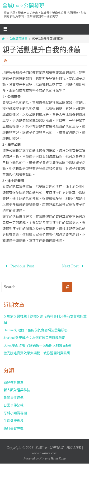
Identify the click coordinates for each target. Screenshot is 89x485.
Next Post (71, 265)
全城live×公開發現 (23, 6)
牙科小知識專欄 (15, 411)
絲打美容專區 (13, 427)
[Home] (3, 38)
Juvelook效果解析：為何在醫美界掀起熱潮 (34, 336)
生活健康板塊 (13, 419)
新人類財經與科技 (17, 388)
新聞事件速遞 (13, 396)
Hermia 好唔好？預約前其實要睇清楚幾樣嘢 (36, 328)
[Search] (67, 285)
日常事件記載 (13, 404)
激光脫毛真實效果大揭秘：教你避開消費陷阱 (37, 351)
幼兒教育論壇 (18, 38)
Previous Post (21, 265)
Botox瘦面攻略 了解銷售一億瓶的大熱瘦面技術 (38, 344)
